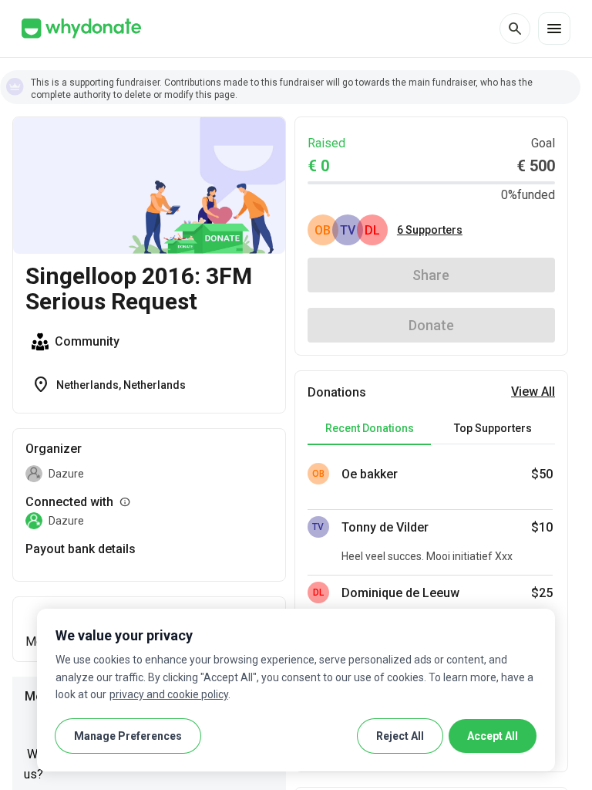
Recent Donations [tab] (369, 428)
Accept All (492, 736)
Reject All (400, 736)
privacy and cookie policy (168, 694)
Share (430, 275)
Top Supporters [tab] (493, 428)
